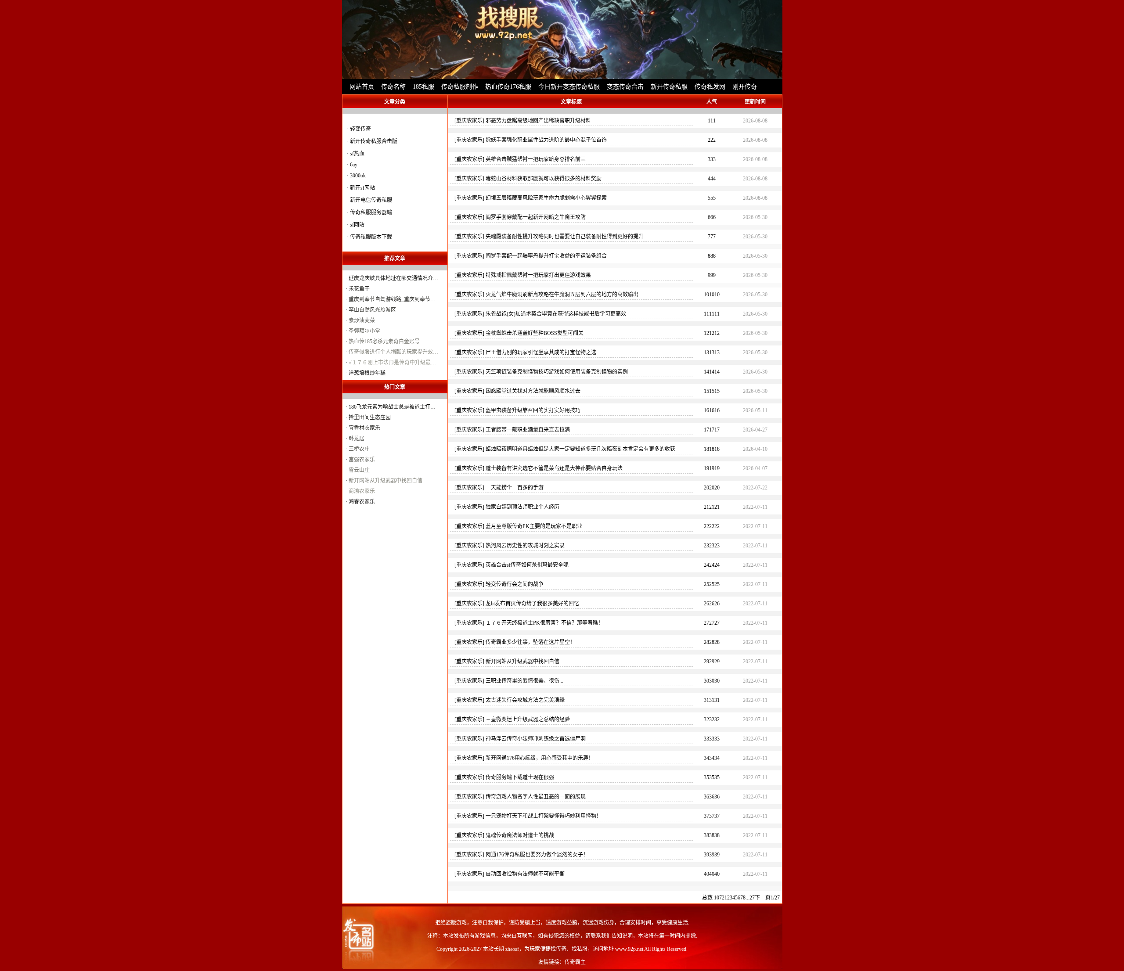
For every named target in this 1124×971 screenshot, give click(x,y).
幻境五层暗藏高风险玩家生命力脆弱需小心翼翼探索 (546, 198)
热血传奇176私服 (508, 86)
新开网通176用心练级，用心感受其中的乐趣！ (540, 758)
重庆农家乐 (469, 121)
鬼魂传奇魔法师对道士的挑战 (520, 835)
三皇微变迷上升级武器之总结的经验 (528, 719)
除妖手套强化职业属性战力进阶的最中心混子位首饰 (546, 140)
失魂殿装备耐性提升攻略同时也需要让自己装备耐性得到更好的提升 (565, 237)
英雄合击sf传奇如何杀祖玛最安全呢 (527, 565)
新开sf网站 (362, 188)
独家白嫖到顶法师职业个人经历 (522, 507)
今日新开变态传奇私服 (569, 86)
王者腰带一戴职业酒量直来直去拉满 (528, 430)
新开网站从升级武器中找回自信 (522, 661)
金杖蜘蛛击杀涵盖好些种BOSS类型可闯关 (535, 333)
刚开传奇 (744, 86)
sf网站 (357, 225)
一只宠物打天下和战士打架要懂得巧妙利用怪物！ (544, 816)
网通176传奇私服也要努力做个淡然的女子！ (537, 855)
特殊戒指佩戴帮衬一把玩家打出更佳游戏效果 (538, 275)
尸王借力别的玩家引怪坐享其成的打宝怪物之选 (541, 352)
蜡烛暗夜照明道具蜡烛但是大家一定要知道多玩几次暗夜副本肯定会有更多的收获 (580, 449)
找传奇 (558, 949)
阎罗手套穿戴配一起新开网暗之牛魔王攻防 (536, 217)
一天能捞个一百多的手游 (515, 488)
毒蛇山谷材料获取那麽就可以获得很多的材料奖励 (544, 179)
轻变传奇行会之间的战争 (515, 584)
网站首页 (361, 86)
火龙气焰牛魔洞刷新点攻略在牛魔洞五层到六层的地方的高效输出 (562, 294)
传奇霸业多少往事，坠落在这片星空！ (530, 642)
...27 (750, 898)
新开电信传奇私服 (371, 200)
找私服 (579, 949)
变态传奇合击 (625, 86)
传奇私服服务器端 (371, 212)
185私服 (423, 86)
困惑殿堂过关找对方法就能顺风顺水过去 (533, 391)
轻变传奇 (360, 129)
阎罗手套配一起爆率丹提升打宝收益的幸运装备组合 (546, 256)
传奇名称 (393, 86)
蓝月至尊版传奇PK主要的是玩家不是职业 (534, 526)
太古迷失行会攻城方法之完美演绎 (525, 700)
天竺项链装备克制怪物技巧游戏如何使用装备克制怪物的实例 (557, 372)
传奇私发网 (710, 86)
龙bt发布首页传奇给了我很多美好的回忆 (532, 604)
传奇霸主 (575, 962)
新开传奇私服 (669, 86)
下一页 (763, 898)
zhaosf (512, 949)
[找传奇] (562, 39)
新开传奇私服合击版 (373, 141)
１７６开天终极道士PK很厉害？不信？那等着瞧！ (544, 623)
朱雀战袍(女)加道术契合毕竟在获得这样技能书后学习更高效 (556, 314)
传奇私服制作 (459, 86)
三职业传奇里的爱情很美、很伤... (524, 681)
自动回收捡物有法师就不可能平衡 (525, 874)
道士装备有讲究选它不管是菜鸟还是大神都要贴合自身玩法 (554, 468)
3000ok (358, 176)
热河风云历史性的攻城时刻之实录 (525, 546)
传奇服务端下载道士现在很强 (520, 777)
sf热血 (357, 154)
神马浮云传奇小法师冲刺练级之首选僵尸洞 (536, 739)
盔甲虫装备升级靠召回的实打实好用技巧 (533, 410)
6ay (353, 165)
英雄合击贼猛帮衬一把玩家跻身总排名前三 (536, 159)
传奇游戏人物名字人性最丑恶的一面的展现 (536, 797)
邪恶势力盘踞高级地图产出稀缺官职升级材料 (538, 121)
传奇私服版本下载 (371, 237)
